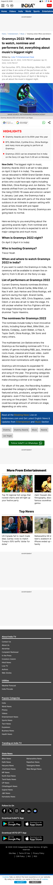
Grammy (6, 430)
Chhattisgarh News (9, 786)
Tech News (6, 724)
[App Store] (34, 824)
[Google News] (8, 123)
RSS (35, 856)
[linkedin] (28, 810)
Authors (5, 669)
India (20, 11)
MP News (5, 772)
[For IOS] (34, 839)
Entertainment (13, 34)
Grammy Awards (21, 430)
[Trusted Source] (22, 123)
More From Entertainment (26, 470)
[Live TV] (49, 5)
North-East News (9, 776)
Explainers (6, 727)
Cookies (5, 877)
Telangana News (33, 765)
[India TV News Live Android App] (12, 824)
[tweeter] (10, 810)
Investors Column (9, 659)
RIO (29, 856)
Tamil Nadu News (9, 779)
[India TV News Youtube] (51, 1)
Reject (35, 882)
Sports (36, 11)
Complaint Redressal (10, 652)
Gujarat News (7, 790)
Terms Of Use (24, 853)
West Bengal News (34, 769)
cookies (45, 879)
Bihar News (6, 758)
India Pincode (7, 689)
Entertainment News (10, 717)
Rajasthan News (32, 762)
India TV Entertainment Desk (22, 57)
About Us (5, 645)
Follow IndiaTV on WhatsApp (24, 443)
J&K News (6, 793)
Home (4, 11)
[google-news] (35, 810)
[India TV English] (28, 6)
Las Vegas (7, 436)
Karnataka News (8, 797)
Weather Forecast (9, 685)
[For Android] (12, 839)
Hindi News (6, 662)
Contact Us (6, 642)
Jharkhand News (9, 769)
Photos (4, 710)
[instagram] (16, 810)
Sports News (7, 720)
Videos (12, 11)
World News (6, 706)
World (28, 11)
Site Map (12, 853)
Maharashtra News (34, 758)
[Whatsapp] (43, 122)
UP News (5, 783)
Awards (44, 430)
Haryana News (8, 765)
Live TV (5, 666)
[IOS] (40, 1)
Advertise (5, 649)
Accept (20, 882)
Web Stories (6, 673)
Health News (7, 734)
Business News (8, 731)
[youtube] (22, 810)
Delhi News (6, 762)
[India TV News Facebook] (46, 1)
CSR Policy (20, 856)
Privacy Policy (38, 853)
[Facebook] (4, 810)
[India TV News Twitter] (48, 1)
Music (22, 34)
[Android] (43, 1)
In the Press (6, 655)
